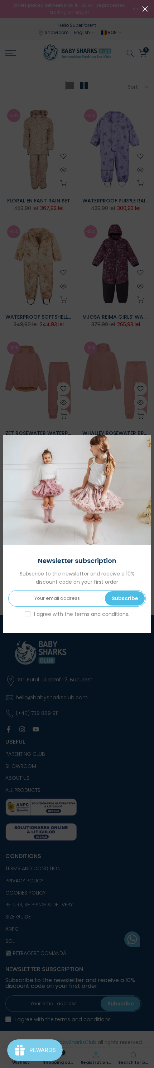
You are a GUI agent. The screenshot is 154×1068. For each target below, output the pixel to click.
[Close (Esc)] (145, 9)
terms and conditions (101, 614)
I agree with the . (81, 614)
